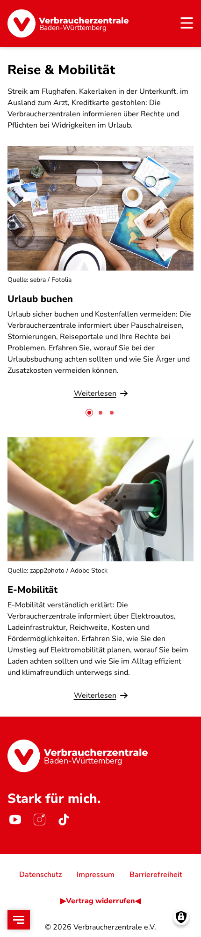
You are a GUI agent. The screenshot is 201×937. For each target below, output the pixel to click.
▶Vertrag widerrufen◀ (100, 901)
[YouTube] (15, 819)
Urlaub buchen (40, 299)
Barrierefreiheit (155, 874)
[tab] (89, 413)
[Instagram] (39, 819)
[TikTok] (63, 819)
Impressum (96, 874)
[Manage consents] (181, 917)
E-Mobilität (32, 589)
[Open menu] (18, 919)
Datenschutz (40, 874)
